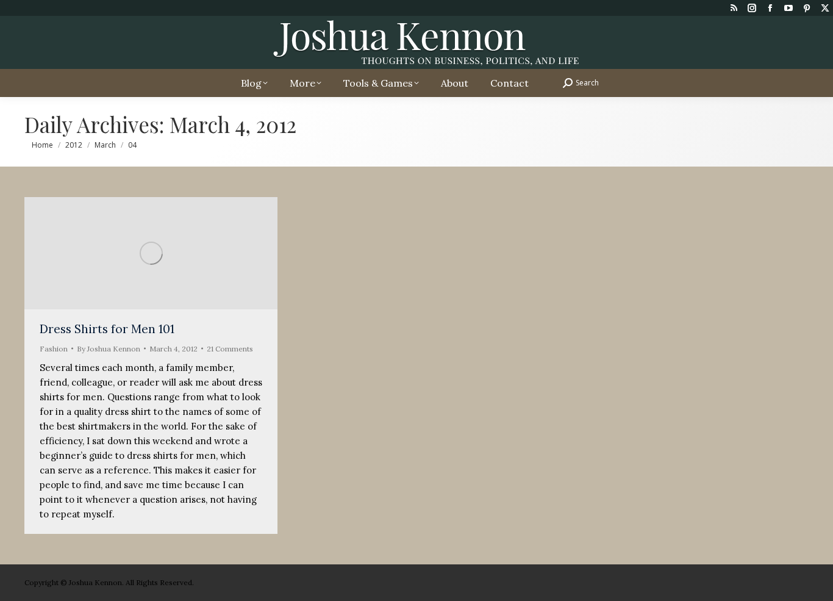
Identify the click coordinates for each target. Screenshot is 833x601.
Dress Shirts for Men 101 (107, 329)
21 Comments (230, 348)
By (108, 348)
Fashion (54, 348)
